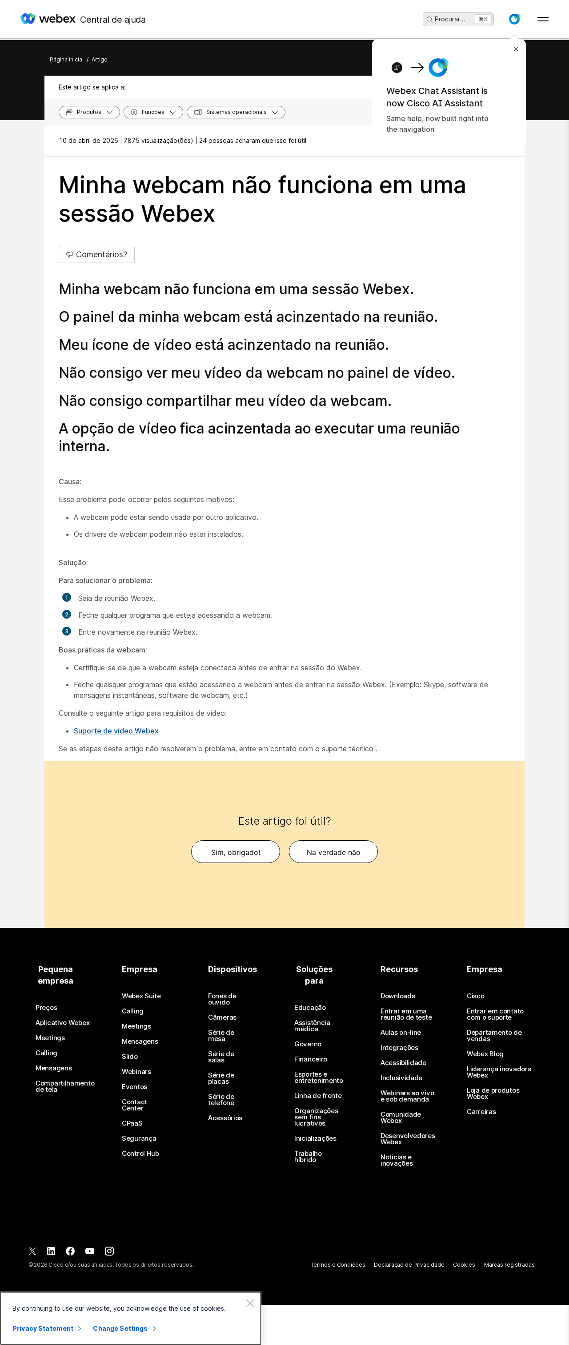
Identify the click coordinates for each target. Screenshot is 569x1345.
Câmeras (222, 1017)
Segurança (139, 1138)
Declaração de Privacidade (409, 1264)
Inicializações (315, 1138)
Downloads (398, 996)
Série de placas (221, 1078)
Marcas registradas (509, 1264)
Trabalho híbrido (308, 1157)
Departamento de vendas (494, 1035)
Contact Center (134, 1105)
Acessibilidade (403, 1063)
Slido (130, 1056)
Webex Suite (141, 996)
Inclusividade (401, 1078)
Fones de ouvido (222, 999)
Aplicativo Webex (62, 1023)
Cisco (476, 996)
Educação (310, 1008)
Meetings (50, 1038)
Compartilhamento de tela (65, 1086)
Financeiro (310, 1059)
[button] (514, 19)
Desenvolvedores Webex (408, 1139)
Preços (46, 1008)
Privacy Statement (42, 1328)
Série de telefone (221, 1100)
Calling (46, 1053)
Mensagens (54, 1068)
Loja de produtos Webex (493, 1093)
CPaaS (132, 1123)
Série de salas (221, 1057)
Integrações (399, 1048)
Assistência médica (312, 1026)
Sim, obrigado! (235, 852)
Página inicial (67, 59)
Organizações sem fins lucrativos (316, 1117)
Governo (307, 1044)
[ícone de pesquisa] (430, 19)
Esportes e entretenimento (318, 1077)
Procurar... (450, 19)
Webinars (136, 1072)
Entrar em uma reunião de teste (406, 1014)
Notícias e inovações (397, 1160)
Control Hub (140, 1154)
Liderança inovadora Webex (499, 1072)
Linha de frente (318, 1096)
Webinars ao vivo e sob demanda (407, 1096)
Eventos (134, 1087)
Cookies (464, 1264)
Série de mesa (221, 1035)
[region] (130, 1318)
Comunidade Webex (401, 1117)
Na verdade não (334, 852)
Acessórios (225, 1118)
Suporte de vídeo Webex (116, 730)
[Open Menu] (543, 19)
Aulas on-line (401, 1032)
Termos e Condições (338, 1264)
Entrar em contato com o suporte (495, 1014)
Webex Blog (485, 1054)
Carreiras (481, 1112)
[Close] (249, 1303)
